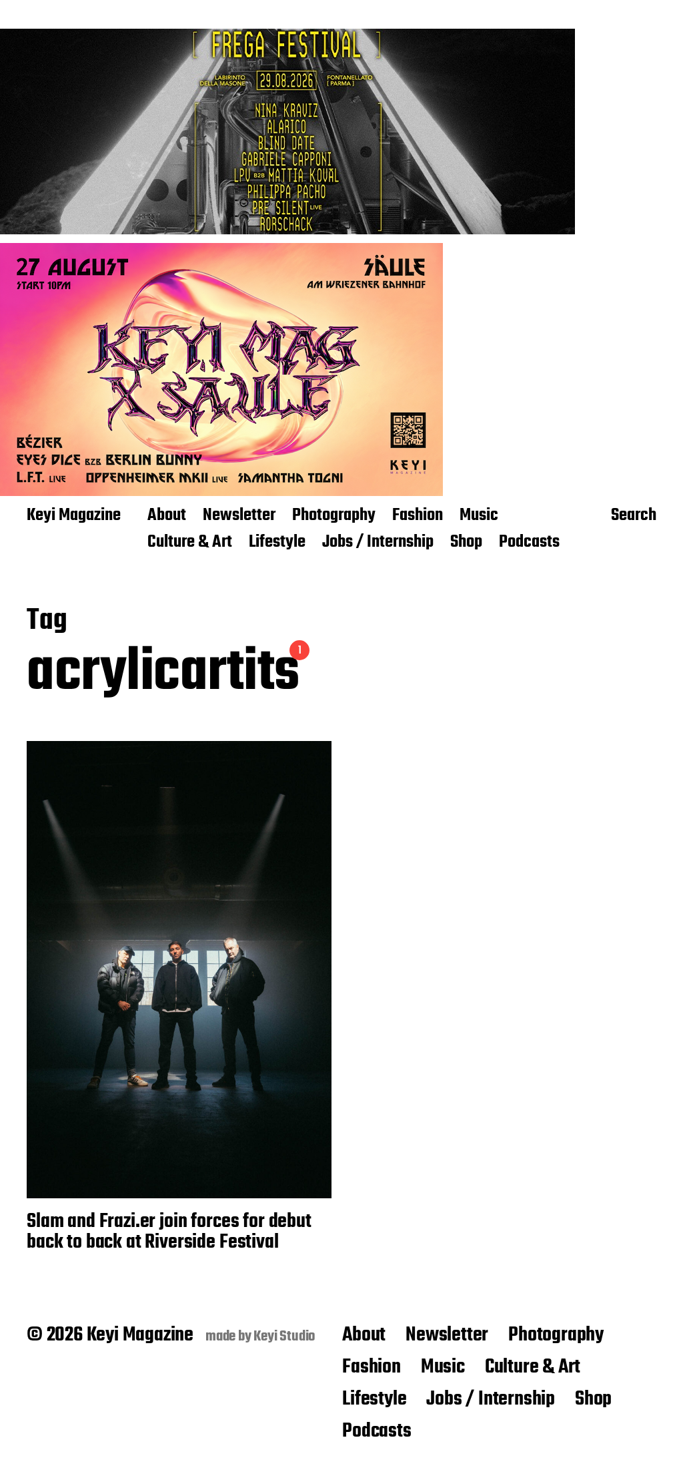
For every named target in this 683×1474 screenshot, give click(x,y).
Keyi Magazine (74, 516)
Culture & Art (189, 543)
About (166, 516)
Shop (466, 543)
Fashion (417, 516)
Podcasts (529, 543)
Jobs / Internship (378, 543)
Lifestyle (277, 543)
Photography (334, 516)
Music (479, 516)
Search (633, 517)
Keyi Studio (284, 1336)
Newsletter (239, 516)
